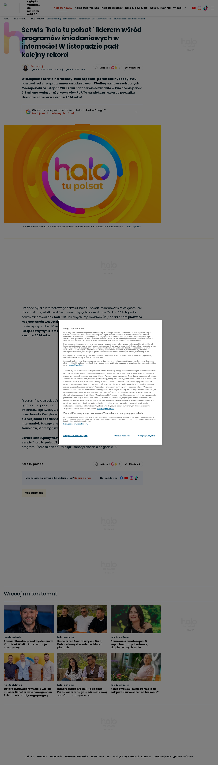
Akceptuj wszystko (146, 436)
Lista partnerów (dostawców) (76, 424)
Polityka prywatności (105, 409)
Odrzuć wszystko (122, 436)
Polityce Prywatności (76, 365)
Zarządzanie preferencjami (75, 436)
